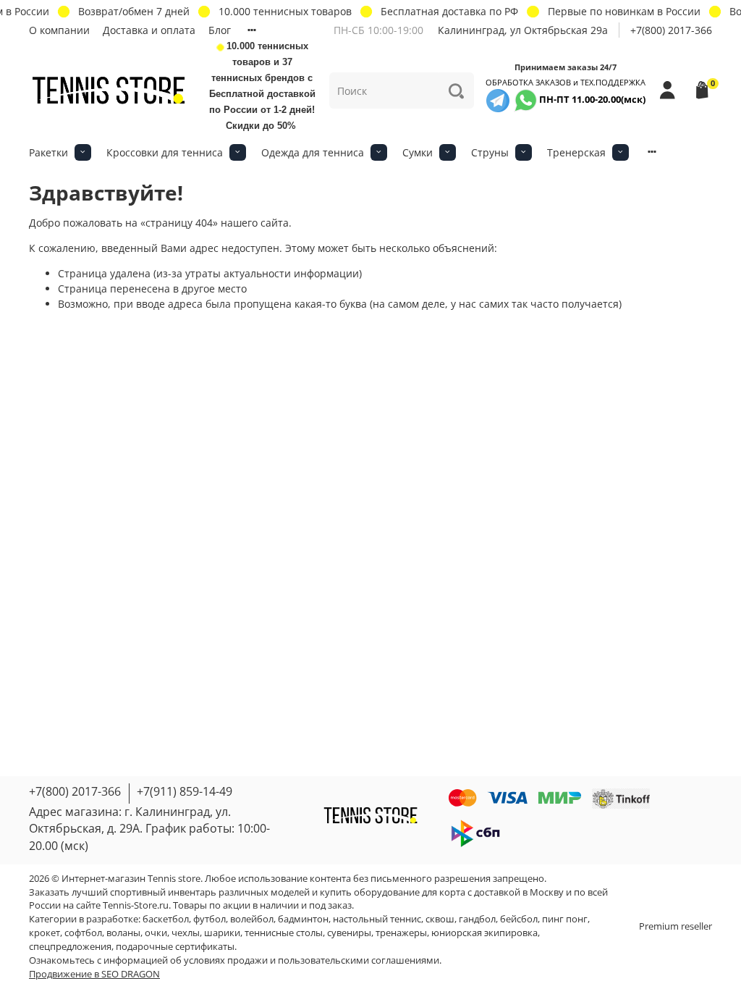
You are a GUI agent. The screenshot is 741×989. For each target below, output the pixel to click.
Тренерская (576, 152)
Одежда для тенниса (312, 152)
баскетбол (166, 919)
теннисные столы (284, 933)
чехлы (186, 933)
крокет (44, 933)
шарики (222, 933)
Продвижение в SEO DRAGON (94, 974)
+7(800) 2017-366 (671, 30)
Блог (219, 30)
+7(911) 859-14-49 (184, 791)
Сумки (417, 152)
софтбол (83, 933)
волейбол (252, 919)
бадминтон (303, 919)
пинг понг (565, 919)
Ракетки (48, 152)
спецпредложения (70, 946)
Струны (490, 152)
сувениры (349, 933)
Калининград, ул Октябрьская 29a (523, 30)
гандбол (477, 919)
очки (156, 933)
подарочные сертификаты (175, 946)
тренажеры (401, 933)
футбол (209, 919)
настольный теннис (377, 919)
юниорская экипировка (484, 933)
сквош (439, 919)
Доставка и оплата (149, 30)
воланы (123, 933)
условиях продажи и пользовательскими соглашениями (311, 960)
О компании (59, 30)
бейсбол (519, 919)
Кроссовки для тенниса (164, 152)
